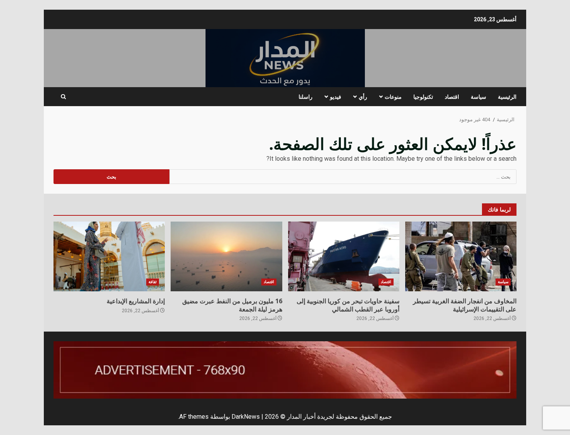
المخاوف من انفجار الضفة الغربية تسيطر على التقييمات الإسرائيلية (460, 256)
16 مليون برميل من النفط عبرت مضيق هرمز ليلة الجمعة (226, 256)
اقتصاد (452, 96)
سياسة (478, 96)
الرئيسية (507, 96)
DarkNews (245, 416)
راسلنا (306, 96)
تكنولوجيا (423, 96)
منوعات (393, 96)
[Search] (63, 96)
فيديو (335, 96)
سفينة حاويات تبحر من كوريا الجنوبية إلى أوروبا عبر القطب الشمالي (343, 256)
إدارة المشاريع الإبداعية (109, 256)
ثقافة (153, 282)
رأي (363, 96)
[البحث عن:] (343, 176)
